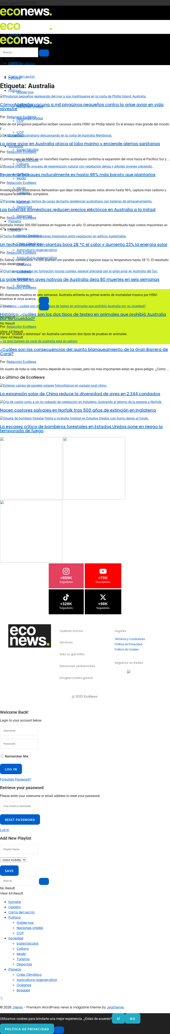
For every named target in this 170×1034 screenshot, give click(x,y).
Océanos (24, 985)
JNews (17, 1007)
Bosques (23, 990)
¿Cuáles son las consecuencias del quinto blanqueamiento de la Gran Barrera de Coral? (84, 352)
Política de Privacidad (128, 644)
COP (20, 132)
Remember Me (16, 756)
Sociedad (15, 938)
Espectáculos (28, 149)
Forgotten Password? (15, 779)
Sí (118, 1018)
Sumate (14, 902)
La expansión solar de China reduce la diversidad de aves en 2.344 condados (80, 394)
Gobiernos (25, 92)
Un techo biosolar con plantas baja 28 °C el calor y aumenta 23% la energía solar (84, 244)
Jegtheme (115, 1007)
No (132, 1018)
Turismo (23, 959)
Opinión (14, 907)
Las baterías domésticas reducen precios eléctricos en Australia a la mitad (77, 209)
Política (14, 90)
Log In (4, 830)
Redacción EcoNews (21, 117)
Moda (21, 953)
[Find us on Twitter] (1, 998)
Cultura (23, 948)
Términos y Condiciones (130, 639)
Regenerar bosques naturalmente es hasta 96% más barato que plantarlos (77, 175)
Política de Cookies (127, 649)
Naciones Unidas (30, 927)
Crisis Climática (29, 974)
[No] (59, 1030)
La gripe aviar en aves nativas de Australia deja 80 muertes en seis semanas (79, 279)
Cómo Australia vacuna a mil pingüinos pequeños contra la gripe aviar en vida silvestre (82, 107)
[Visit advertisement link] (31, 498)
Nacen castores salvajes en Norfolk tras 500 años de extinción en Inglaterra (78, 410)
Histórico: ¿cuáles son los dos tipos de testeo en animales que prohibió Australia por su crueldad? (83, 316)
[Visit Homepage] (26, 17)
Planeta (14, 221)
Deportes (24, 964)
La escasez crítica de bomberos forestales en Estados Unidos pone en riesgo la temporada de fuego (81, 429)
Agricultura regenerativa (37, 257)
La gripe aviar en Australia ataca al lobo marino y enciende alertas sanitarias (80, 144)
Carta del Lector (21, 63)
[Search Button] (44, 53)
